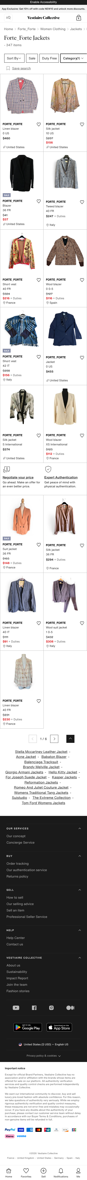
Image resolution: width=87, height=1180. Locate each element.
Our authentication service (26, 869)
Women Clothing (53, 28)
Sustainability (16, 971)
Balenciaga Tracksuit (41, 762)
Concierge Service (20, 842)
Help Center (15, 937)
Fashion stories (18, 991)
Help (10, 930)
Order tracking (17, 863)
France (10, 1158)
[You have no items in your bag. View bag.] (79, 17)
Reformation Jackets (41, 782)
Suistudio (19, 797)
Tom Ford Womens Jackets (43, 802)
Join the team (16, 984)
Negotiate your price (18, 477)
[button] (79, 17)
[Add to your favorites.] (38, 124)
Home (8, 28)
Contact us (14, 944)
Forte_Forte (27, 28)
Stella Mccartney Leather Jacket (41, 751)
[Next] (54, 739)
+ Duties (59, 216)
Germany (59, 1158)
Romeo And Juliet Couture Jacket (41, 787)
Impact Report (17, 978)
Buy (9, 856)
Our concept (15, 836)
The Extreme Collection (52, 797)
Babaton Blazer (54, 756)
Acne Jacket (26, 756)
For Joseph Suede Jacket (26, 777)
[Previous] (33, 739)
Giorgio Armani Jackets (24, 772)
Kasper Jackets (64, 777)
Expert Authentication (61, 477)
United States (44, 1158)
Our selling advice (20, 903)
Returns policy (17, 876)
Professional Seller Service (26, 916)
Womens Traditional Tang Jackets (41, 792)
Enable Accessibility (43, 2)
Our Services (17, 828)
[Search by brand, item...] (8, 17)
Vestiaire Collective (24, 958)
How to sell (14, 897)
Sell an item (15, 910)
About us (13, 965)
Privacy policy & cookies (42, 1056)
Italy (77, 1158)
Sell (10, 890)
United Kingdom (25, 1158)
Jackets (76, 28)
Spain (70, 1158)
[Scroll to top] (70, 739)
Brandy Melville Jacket (41, 767)
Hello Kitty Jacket (63, 772)
